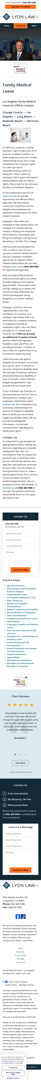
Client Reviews (20, 696)
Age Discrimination (16, 585)
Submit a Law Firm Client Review (20, 772)
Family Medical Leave (17, 594)
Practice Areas (11, 580)
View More (20, 763)
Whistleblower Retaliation (19, 660)
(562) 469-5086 (18, 904)
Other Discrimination (17, 615)
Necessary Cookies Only (13, 1073)
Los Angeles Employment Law (21, 597)
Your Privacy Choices (18, 981)
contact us (8, 487)
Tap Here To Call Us (20, 6)
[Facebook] (18, 916)
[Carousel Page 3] (25, 754)
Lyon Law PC (29, 1057)
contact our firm (11, 404)
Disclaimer (20, 952)
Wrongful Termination (17, 666)
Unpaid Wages (13, 657)
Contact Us (20, 26)
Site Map (20, 959)
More (34, 26)
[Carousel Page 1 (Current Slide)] (15, 754)
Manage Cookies (26, 985)
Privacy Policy (20, 955)
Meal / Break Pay (15, 600)
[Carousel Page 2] (20, 754)
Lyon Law (8, 196)
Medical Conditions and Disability (22, 609)
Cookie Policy (11, 985)
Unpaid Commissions (16, 654)
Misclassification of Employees (21, 612)
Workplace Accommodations (20, 663)
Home (6, 26)
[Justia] (23, 916)
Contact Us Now (20, 570)
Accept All (13, 1068)
